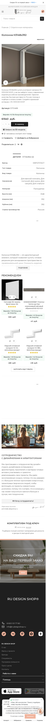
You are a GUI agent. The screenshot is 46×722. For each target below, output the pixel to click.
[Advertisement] (23, 233)
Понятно (30, 716)
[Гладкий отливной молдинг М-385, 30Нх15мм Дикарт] (34, 333)
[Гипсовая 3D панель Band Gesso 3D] (12, 289)
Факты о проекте (8, 651)
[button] (10, 297)
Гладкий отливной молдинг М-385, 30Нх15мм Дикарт (34, 348)
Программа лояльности (10, 662)
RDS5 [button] (33, 2)
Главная (5, 27)
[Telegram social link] (21, 144)
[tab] (17, 157)
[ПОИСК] (42, 19)
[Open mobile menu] (3, 11)
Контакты (5, 669)
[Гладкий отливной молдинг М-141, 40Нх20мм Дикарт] (12, 333)
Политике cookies (16, 716)
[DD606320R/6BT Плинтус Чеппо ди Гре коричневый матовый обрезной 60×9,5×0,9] (34, 289)
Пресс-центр (7, 666)
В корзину (19, 124)
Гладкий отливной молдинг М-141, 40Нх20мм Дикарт (12, 348)
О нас (4, 647)
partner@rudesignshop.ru (10, 509)
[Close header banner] (43, 2)
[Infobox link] (42, 12)
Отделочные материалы (22, 27)
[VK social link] (18, 144)
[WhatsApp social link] (15, 144)
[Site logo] (23, 11)
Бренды (5, 655)
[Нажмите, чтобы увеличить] (5, 82)
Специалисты (7, 658)
